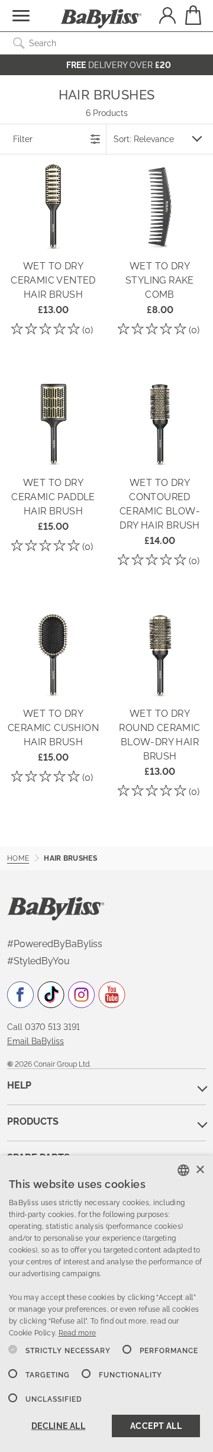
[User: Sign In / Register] (167, 17)
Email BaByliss (35, 1041)
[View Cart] (192, 15)
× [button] (199, 1170)
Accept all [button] (156, 1426)
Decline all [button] (58, 1426)
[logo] (56, 908)
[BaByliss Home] (101, 19)
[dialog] (106, 1303)
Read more (77, 1333)
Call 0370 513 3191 (43, 1027)
